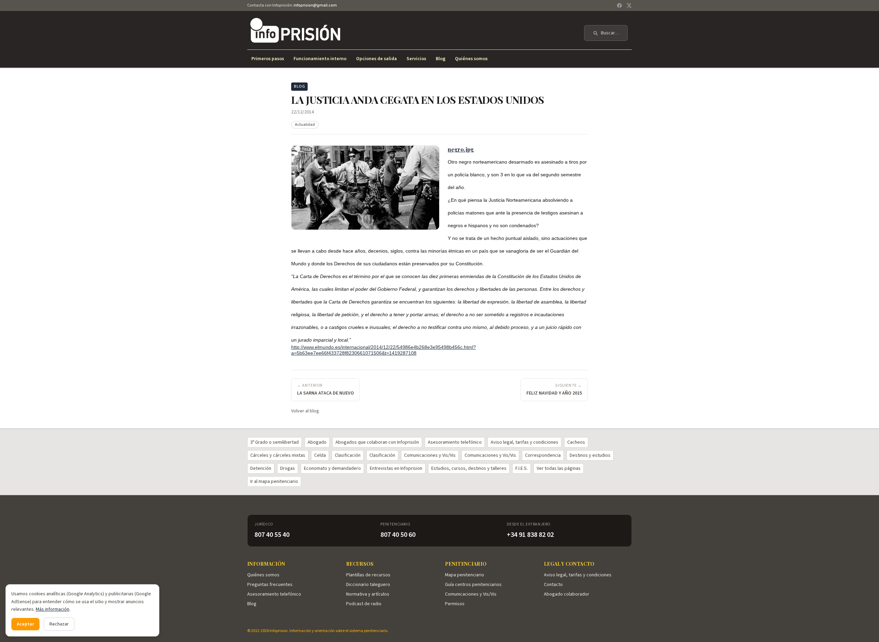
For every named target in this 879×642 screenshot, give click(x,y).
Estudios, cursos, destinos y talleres (468, 468)
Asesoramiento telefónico (455, 442)
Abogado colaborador (566, 594)
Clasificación (348, 455)
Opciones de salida (376, 58)
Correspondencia (543, 455)
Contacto (553, 584)
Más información (52, 609)
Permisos (455, 603)
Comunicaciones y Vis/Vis (430, 455)
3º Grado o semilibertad (274, 442)
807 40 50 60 (397, 535)
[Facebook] (619, 5)
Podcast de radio (363, 603)
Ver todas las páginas (559, 468)
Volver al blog (305, 411)
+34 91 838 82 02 (530, 535)
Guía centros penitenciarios (473, 584)
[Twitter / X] (629, 5)
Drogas (287, 468)
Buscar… (610, 33)
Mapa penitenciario (464, 575)
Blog (440, 58)
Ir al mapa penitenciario (274, 481)
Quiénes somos (471, 58)
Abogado (317, 442)
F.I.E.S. (521, 468)
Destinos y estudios (590, 455)
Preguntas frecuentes (270, 584)
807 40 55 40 (271, 535)
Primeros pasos (267, 58)
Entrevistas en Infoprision (396, 468)
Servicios (416, 58)
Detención (260, 468)
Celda (320, 455)
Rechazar (59, 624)
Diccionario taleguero (368, 584)
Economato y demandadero (332, 468)
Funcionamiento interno (320, 58)
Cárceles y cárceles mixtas (277, 455)
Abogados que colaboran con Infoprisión (377, 442)
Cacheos (576, 442)
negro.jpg (461, 149)
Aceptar (25, 624)
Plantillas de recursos (368, 575)
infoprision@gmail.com (315, 5)
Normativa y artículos (367, 594)
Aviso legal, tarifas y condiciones (524, 442)
